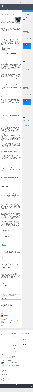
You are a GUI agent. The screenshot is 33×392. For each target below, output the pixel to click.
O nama (20, 9)
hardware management (12, 294)
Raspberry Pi (9, 379)
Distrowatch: (24, 61)
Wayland (12, 206)
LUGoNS (13, 342)
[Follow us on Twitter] (30, 386)
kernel (3, 29)
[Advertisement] (27, 24)
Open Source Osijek (14, 345)
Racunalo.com (13, 348)
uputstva (9, 370)
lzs (7, 377)
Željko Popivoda (5, 315)
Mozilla (3, 378)
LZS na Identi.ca (17, 365)
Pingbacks (9, 311)
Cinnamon (2, 364)
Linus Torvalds (4, 42)
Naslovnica (2, 9)
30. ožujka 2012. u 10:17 (7, 318)
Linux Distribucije (3, 295)
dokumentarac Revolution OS (5, 265)
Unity (6, 370)
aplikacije (5, 374)
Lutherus (3, 15)
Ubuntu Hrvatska (14, 351)
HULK (9, 365)
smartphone (6, 369)
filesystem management (5, 294)
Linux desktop (18, 294)
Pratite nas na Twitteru (15, 373)
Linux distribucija (15, 223)
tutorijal (2, 370)
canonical (7, 363)
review (4, 369)
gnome (6, 365)
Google (7, 365)
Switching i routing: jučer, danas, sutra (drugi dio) (10, 305)
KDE (7, 366)
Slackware (3, 242)
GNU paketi (9, 294)
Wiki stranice (16, 9)
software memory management (12, 295)
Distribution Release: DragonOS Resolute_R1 (26, 67)
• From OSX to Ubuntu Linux (25, 31)
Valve (1, 371)
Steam (8, 369)
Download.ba (13, 336)
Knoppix (19, 275)
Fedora (9, 364)
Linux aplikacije (6, 9)
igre (4, 366)
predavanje (2, 379)
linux (6, 377)
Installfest (6, 366)
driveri (5, 364)
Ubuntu (3, 279)
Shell (6, 155)
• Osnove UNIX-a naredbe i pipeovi (26, 32)
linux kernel (6, 295)
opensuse (5, 378)
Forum (13, 9)
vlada (2, 371)
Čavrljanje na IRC (18, 356)
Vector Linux (3, 283)
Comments (4, 311)
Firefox (2, 365)
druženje (7, 364)
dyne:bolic (3, 259)
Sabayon (3, 282)
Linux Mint (3, 280)
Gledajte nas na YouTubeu (15, 362)
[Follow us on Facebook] (28, 386)
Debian (2, 244)
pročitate (11, 218)
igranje (2, 366)
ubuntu (4, 370)
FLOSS (3, 365)
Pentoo (2, 255)
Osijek (6, 378)
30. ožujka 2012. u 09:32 (9, 315)
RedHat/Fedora (4, 245)
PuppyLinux (3, 260)
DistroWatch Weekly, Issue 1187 (26, 64)
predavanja (8, 378)
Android (2, 363)
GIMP (4, 365)
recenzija (2, 369)
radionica (7, 379)
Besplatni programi (14, 333)
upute (7, 370)
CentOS (3, 257)
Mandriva (3, 246)
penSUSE (3, 243)
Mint (1, 378)
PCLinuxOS (3, 281)
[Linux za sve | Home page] (2, 6)
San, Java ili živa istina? (28, 335)
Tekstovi (10, 9)
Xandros (3, 258)
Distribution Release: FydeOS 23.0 (26, 69)
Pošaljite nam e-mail (15, 370)
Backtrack (9, 263)
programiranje (5, 379)
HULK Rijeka (13, 339)
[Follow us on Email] (31, 386)
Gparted (3, 256)
